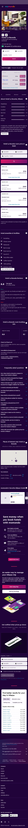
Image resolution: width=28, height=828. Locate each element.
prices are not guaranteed (11, 744)
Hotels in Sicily (5, 761)
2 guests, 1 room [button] (7, 55)
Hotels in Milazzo (13, 761)
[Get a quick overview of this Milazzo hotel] (26, 99)
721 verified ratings (16, 46)
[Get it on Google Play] (5, 815)
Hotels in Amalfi (6, 718)
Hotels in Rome (6, 709)
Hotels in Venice (6, 713)
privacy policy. (4, 679)
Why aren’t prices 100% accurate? (11, 754)
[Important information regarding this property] (26, 323)
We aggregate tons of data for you (11, 751)
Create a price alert (12, 551)
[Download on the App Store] (14, 815)
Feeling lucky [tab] (7, 702)
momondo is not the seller (9, 748)
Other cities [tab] (6, 699)
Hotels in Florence (7, 715)
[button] (2, 6)
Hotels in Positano (7, 720)
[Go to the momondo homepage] (10, 6)
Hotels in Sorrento (7, 722)
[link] (14, 559)
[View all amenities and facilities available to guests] (26, 233)
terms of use (19, 678)
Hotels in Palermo (7, 726)
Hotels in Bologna (7, 728)
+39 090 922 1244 (6, 44)
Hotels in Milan (6, 711)
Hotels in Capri (6, 730)
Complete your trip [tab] (17, 702)
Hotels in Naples (7, 724)
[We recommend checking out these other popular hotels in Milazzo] (26, 488)
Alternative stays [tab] (16, 699)
